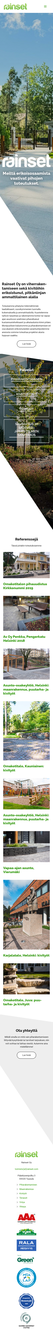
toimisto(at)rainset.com (26, 1169)
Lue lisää (26, 344)
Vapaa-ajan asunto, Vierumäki (18, 870)
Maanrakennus (26, 1189)
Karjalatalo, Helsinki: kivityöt (26, 955)
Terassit (23, 1198)
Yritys (22, 1202)
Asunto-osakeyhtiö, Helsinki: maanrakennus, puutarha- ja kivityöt (26, 689)
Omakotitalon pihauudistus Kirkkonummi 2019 (25, 586)
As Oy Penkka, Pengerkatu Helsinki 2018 (24, 639)
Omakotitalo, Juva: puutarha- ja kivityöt (22, 1002)
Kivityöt (23, 1193)
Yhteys (22, 1206)
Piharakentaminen (28, 1184)
